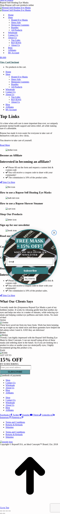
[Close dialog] (54, 232)
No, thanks (30, 278)
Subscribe (30, 270)
